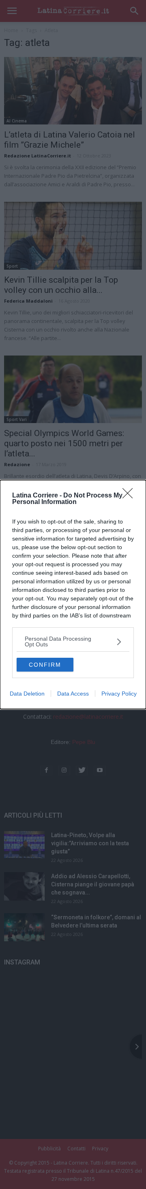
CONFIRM (45, 664)
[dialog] (73, 594)
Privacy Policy (119, 693)
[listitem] (73, 641)
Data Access (73, 693)
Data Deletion (27, 693)
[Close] (130, 496)
